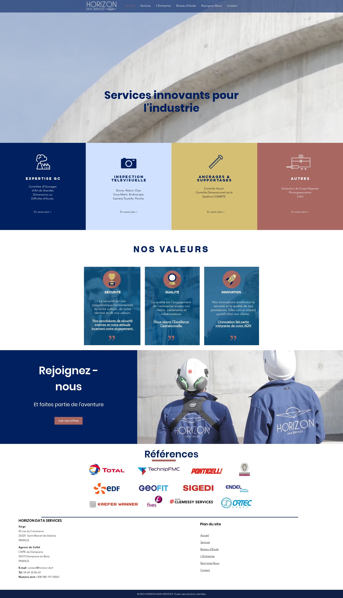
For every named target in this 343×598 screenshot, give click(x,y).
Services (205, 542)
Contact (205, 570)
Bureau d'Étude (209, 549)
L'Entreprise (207, 556)
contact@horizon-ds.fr (40, 567)
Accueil (204, 535)
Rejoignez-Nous (209, 563)
